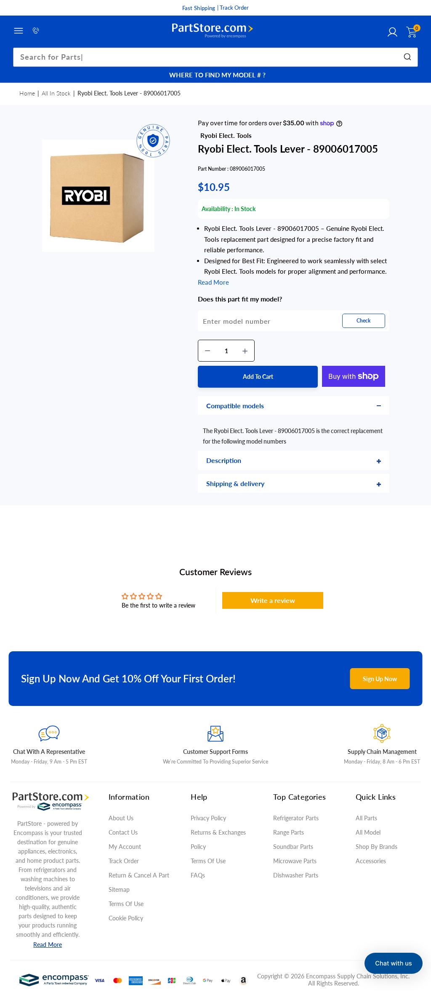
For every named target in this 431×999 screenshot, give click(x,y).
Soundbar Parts (295, 846)
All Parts (366, 818)
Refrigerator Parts (296, 818)
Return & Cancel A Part (139, 875)
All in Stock (56, 93)
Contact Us (123, 832)
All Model (368, 832)
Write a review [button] (272, 600)
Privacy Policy (208, 818)
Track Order (124, 860)
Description (223, 460)
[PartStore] (212, 31)
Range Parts (288, 832)
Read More (47, 944)
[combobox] (215, 57)
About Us (121, 818)
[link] (414, 938)
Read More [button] (213, 282)
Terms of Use (126, 903)
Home (27, 93)
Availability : (217, 208)
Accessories (371, 860)
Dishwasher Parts (295, 875)
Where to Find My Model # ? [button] (217, 75)
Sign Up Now (380, 678)
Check (363, 320)
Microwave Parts (295, 860)
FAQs (198, 875)
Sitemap (119, 889)
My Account (125, 846)
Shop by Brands (376, 846)
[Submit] (408, 57)
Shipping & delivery (235, 483)
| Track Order (233, 7)
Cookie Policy (126, 918)
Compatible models (235, 406)
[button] (393, 963)
